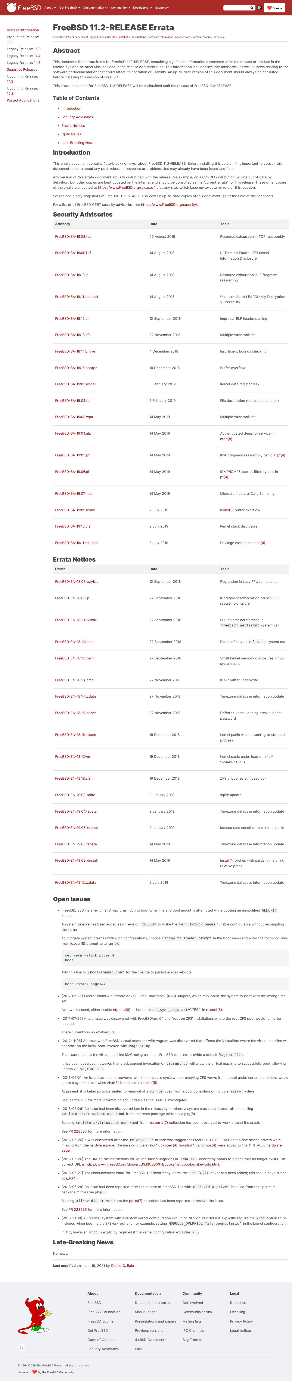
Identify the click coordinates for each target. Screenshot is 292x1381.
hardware (97, 1145)
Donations (238, 1302)
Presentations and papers (155, 1321)
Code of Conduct (101, 1340)
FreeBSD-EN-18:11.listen (74, 642)
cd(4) (261, 543)
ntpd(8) (226, 439)
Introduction (71, 108)
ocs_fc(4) (69, 1178)
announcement (79, 37)
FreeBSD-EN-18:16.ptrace (75, 734)
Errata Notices (73, 125)
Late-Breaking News (78, 142)
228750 (80, 1100)
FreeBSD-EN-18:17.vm (72, 756)
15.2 (10, 93)
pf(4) (281, 455)
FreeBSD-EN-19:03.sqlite (75, 795)
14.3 (37, 62)
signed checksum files (103, 37)
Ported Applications (23, 100)
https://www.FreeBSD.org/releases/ (126, 187)
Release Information (23, 30)
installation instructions (132, 37)
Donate (274, 7)
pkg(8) (189, 1114)
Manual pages (146, 1312)
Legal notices (241, 1330)
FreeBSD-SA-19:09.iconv (75, 510)
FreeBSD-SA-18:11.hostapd (76, 296)
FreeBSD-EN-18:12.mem (74, 658)
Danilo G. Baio (122, 1265)
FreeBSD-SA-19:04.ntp (73, 433)
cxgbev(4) (169, 1145)
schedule (219, 37)
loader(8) (77, 943)
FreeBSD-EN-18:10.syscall (76, 620)
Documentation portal (153, 1302)
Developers (141, 7)
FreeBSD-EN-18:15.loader (75, 713)
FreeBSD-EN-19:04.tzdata (76, 811)
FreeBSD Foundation (103, 1312)
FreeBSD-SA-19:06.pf (72, 471)
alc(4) (154, 1145)
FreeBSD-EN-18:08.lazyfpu (76, 581)
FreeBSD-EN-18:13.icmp (74, 680)
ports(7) (161, 1122)
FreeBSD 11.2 (61, 37)
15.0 (37, 49)
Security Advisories (77, 117)
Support (161, 7)
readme (207, 37)
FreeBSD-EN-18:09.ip (72, 598)
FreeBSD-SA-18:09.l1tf (73, 253)
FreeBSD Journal (100, 1321)
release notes (183, 37)
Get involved (193, 1302)
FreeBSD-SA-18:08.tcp (73, 236)
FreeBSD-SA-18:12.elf (72, 318)
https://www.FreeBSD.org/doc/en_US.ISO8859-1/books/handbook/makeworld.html (152, 1164)
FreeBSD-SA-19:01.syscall (75, 384)
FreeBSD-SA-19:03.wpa (74, 417)
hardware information (160, 37)
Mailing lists (192, 1321)
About (48, 7)
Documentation (94, 7)
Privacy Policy (241, 1321)
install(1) (227, 860)
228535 (80, 1131)
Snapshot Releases (22, 69)
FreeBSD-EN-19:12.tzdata (75, 882)
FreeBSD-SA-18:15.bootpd (76, 368)
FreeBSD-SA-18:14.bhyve (75, 351)
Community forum (197, 1312)
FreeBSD (94, 1302)
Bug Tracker (192, 1340)
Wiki (138, 1349)
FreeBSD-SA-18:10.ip (71, 275)
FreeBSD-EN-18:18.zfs (73, 778)
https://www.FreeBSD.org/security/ (169, 204)
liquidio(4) (187, 1145)
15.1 (10, 42)
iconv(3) (227, 510)
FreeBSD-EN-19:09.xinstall (76, 860)
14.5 (10, 81)
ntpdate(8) (121, 1009)
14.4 (37, 56)
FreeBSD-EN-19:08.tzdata (76, 844)
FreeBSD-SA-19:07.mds (73, 493)
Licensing (237, 1312)
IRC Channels (193, 1330)
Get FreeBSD (68, 7)
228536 (80, 1209)
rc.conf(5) (214, 1009)
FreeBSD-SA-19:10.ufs (72, 526)
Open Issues (71, 134)
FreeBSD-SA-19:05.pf (72, 455)
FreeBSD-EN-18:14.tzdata (75, 696)
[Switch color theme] (21, 1347)
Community (119, 7)
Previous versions (149, 1330)
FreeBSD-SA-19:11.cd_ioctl (76, 543)
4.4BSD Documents (150, 1340)
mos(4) (210, 1145)
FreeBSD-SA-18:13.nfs (72, 335)
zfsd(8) (113, 1083)
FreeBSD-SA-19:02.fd (72, 400)
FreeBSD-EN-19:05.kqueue (76, 827)
